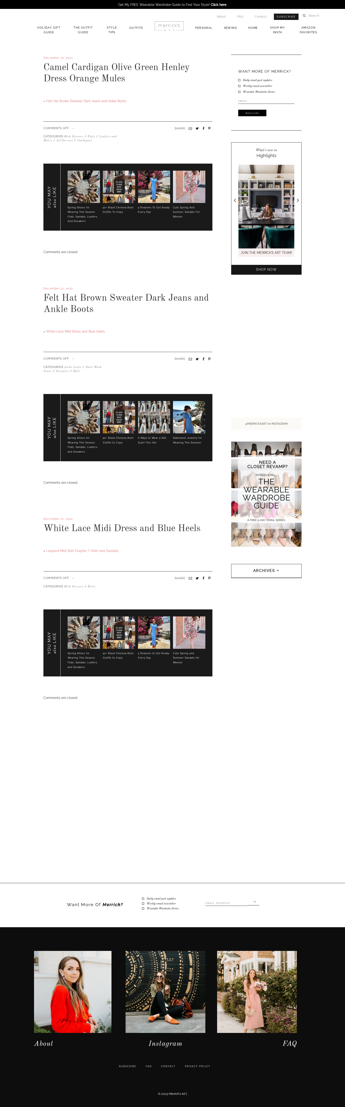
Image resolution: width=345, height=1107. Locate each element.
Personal (203, 28)
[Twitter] (46, 323)
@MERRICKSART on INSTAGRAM (266, 423)
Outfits (136, 28)
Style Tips (112, 30)
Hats (76, 371)
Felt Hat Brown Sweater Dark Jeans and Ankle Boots (86, 101)
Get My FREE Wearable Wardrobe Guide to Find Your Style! (172, 5)
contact (168, 1066)
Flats (91, 136)
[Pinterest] (209, 359)
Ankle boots (72, 367)
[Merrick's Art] (169, 26)
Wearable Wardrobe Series (259, 92)
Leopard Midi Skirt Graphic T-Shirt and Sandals (82, 551)
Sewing (230, 28)
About (221, 16)
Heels (92, 586)
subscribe (127, 1066)
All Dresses (64, 140)
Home (253, 28)
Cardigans (84, 140)
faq (149, 1066)
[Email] (190, 359)
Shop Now (266, 269)
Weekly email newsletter (257, 86)
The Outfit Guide (83, 30)
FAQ (240, 16)
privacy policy (198, 1066)
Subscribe (286, 16)
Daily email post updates (257, 80)
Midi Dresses (73, 136)
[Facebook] (44, 323)
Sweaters (62, 371)
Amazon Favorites (308, 30)
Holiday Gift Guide (48, 30)
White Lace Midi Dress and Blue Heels (75, 331)
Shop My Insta (277, 30)
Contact (261, 16)
